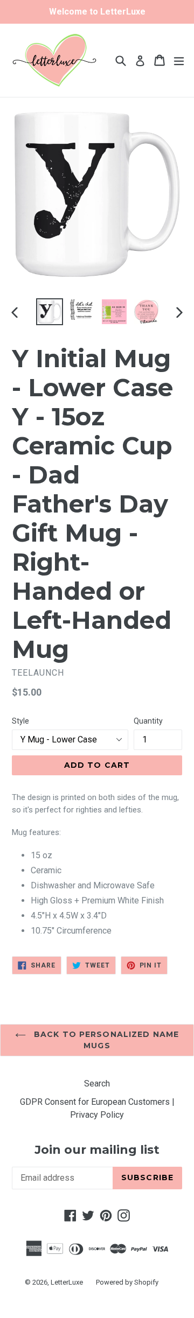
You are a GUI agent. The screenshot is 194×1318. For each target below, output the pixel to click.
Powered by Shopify (127, 1282)
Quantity (148, 721)
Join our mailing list (97, 1150)
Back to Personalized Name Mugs (105, 1039)
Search (97, 1083)
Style (20, 721)
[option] (49, 312)
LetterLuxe (67, 1282)
